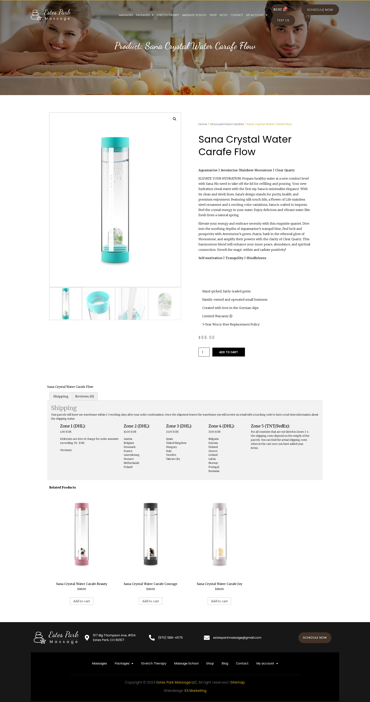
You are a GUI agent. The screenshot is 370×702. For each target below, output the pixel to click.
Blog (223, 15)
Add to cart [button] (81, 601)
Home (202, 124)
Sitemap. (237, 682)
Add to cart (228, 352)
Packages (143, 15)
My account (255, 15)
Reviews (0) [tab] (84, 396)
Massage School (194, 15)
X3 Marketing (195, 690)
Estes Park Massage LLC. (177, 682)
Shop (213, 15)
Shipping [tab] (60, 396)
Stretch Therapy (168, 15)
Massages (126, 15)
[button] (174, 118)
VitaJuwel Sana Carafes (227, 124)
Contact (236, 15)
